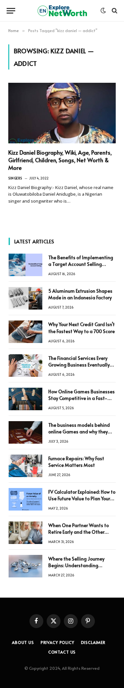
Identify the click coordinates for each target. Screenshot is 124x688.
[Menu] (11, 10)
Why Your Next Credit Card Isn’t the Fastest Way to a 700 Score (81, 327)
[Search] (113, 10)
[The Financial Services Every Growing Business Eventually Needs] (25, 365)
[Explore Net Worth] (62, 11)
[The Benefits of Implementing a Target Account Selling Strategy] (25, 265)
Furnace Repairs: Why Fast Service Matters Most (76, 461)
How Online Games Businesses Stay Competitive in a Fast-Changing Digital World (81, 398)
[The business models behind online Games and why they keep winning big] (25, 432)
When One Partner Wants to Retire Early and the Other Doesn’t (78, 532)
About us (23, 642)
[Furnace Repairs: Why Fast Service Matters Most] (25, 466)
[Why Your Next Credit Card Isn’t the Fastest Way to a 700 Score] (25, 331)
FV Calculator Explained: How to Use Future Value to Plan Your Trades (81, 498)
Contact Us (62, 652)
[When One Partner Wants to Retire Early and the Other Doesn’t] (25, 532)
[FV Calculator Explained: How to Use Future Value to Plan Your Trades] (25, 499)
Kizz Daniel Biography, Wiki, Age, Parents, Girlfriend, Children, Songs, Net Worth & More (60, 160)
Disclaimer (93, 642)
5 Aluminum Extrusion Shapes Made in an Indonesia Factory (80, 294)
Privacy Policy (57, 642)
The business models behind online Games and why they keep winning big (79, 431)
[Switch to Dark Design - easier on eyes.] (103, 11)
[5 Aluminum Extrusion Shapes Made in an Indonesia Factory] (25, 298)
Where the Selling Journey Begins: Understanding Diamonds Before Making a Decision (78, 569)
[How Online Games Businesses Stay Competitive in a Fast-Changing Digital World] (25, 399)
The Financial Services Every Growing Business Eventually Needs (79, 364)
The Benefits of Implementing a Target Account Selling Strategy (80, 264)
